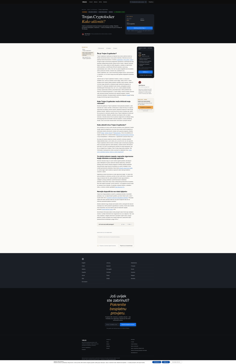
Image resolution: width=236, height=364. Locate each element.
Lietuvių (108, 262)
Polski (83, 266)
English (83, 262)
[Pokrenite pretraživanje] (131, 2)
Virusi (107, 341)
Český (107, 275)
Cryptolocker (120, 59)
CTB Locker (126, 59)
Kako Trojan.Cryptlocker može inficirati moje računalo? (87, 54)
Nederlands (134, 262)
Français (133, 266)
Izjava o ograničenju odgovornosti (137, 348)
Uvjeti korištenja (134, 343)
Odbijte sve (166, 362)
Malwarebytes (117, 133)
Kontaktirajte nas (134, 352)
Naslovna (84, 9)
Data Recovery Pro (119, 187)
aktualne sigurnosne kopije (125, 168)
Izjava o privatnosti (134, 346)
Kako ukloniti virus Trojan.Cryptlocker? (86, 58)
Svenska (108, 272)
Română (133, 278)
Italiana (83, 269)
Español (84, 272)
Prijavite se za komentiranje (126, 245)
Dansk (132, 269)
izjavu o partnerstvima (111, 359)
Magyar (133, 275)
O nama (132, 341)
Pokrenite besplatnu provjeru (128, 324)
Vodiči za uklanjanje (92, 9)
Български (84, 281)
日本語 (108, 278)
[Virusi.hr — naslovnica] (84, 2)
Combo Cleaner (108, 133)
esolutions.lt (88, 347)
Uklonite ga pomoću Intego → (140, 28)
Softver (100, 1)
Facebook (84, 349)
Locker (131, 59)
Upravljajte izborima (176, 362)
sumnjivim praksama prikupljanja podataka (117, 197)
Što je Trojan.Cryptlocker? (86, 50)
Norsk (83, 275)
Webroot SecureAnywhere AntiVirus (125, 134)
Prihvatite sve (156, 362)
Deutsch (108, 266)
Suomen (133, 272)
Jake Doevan (87, 33)
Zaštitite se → (145, 71)
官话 (83, 278)
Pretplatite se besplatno (145, 107)
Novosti (90, 1)
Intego (128, 95)
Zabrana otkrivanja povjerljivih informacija (139, 350)
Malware (95, 1)
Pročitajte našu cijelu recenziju (145, 75)
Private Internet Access (107, 209)
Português (109, 269)
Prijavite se (151, 1)
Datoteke (105, 1)
